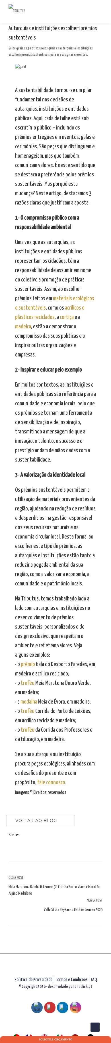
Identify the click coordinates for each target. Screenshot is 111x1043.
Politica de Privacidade (33, 979)
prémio (28, 664)
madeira (23, 326)
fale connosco (51, 782)
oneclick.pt (83, 986)
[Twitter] (28, 835)
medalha (28, 702)
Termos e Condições (72, 979)
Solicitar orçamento (55, 1039)
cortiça (67, 317)
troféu (27, 683)
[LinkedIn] (34, 835)
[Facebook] (22, 835)
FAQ (94, 979)
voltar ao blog (36, 820)
